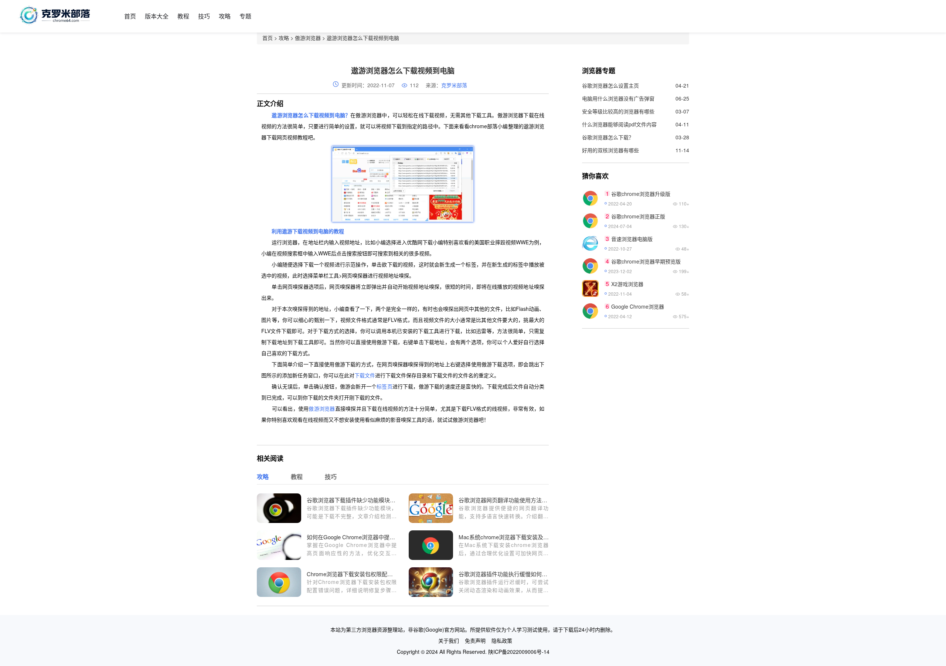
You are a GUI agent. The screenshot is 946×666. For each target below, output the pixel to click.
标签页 (384, 386)
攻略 (225, 16)
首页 (130, 16)
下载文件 (364, 375)
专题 (245, 16)
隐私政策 (501, 640)
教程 (183, 16)
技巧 (204, 16)
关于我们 (448, 640)
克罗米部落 (454, 85)
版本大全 (157, 16)
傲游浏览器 (308, 37)
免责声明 (475, 640)
